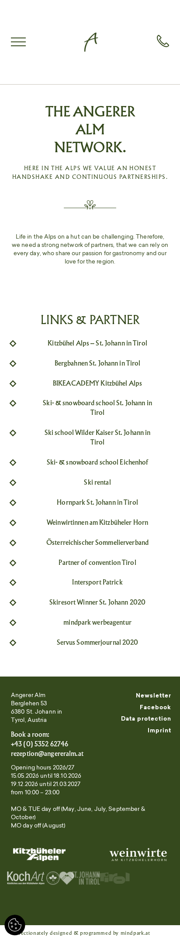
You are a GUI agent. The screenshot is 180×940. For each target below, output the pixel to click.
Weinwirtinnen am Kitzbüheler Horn (97, 522)
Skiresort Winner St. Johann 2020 (97, 602)
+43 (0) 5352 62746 (39, 744)
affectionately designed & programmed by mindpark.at (82, 933)
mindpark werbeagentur (97, 622)
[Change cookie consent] (14, 925)
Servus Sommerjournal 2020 (97, 642)
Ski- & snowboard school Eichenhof (98, 462)
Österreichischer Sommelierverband (97, 542)
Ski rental (97, 482)
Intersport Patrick (97, 582)
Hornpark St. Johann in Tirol (97, 502)
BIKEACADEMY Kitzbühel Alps (97, 383)
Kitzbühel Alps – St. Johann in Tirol (97, 343)
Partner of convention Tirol (97, 562)
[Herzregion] (76, 879)
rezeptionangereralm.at (47, 753)
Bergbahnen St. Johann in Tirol (98, 363)
